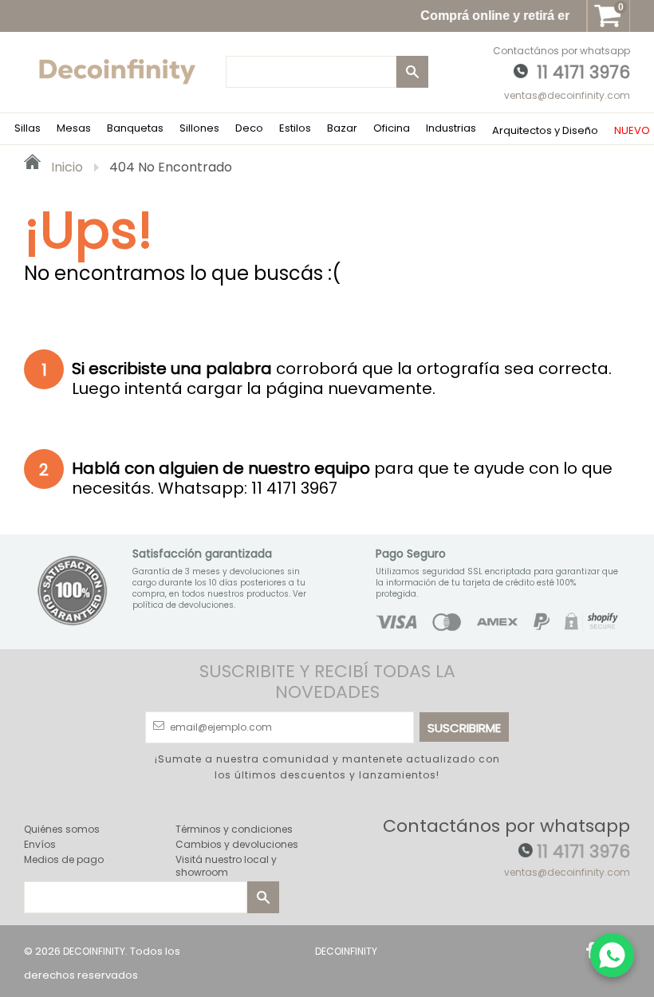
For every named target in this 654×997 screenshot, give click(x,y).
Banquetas (135, 128)
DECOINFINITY (94, 951)
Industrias (451, 128)
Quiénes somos (62, 829)
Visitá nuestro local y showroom (226, 866)
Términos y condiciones (234, 829)
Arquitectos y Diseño (545, 130)
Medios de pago (64, 859)
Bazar (342, 128)
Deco (249, 128)
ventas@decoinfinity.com (567, 95)
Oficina (391, 128)
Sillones (199, 128)
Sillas (27, 128)
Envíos (40, 844)
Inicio (65, 167)
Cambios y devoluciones (236, 844)
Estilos (295, 128)
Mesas (74, 128)
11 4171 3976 (583, 72)
